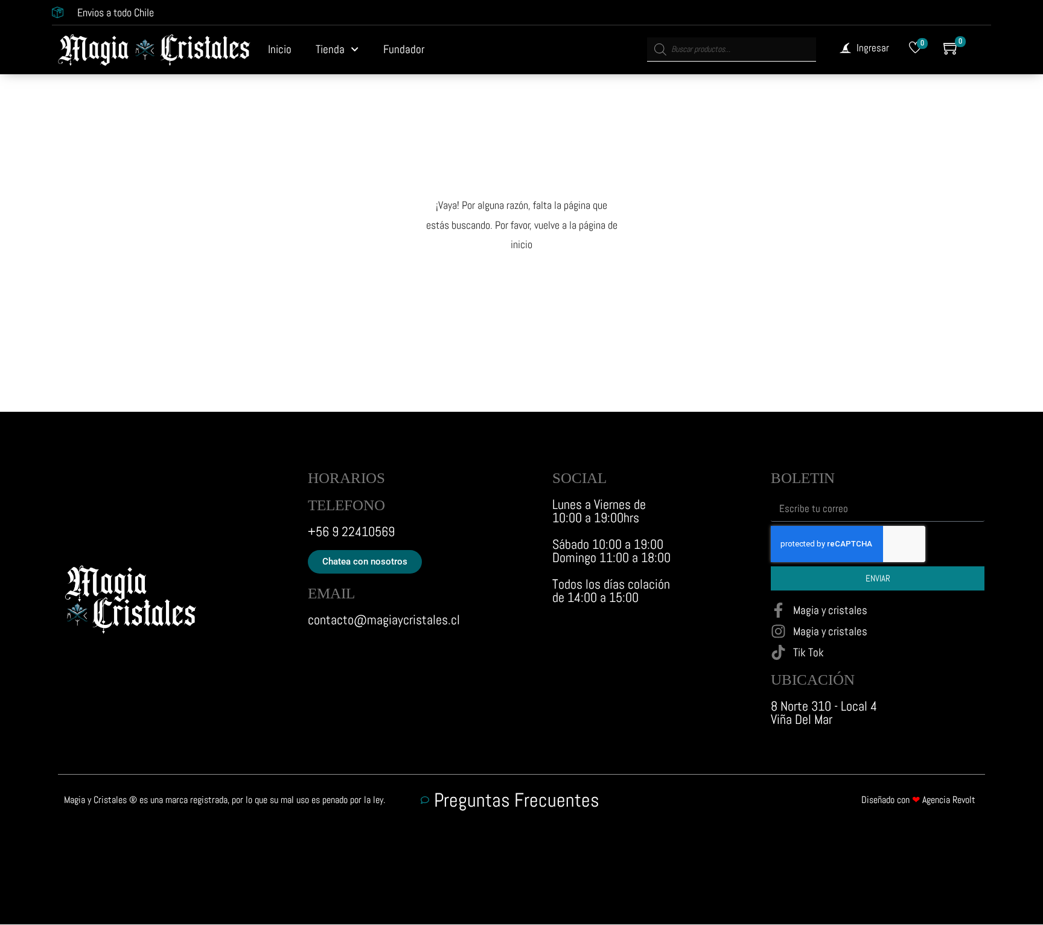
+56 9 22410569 (351, 531)
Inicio (280, 49)
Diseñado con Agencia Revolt (918, 799)
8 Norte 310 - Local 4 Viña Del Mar (824, 712)
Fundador (403, 49)
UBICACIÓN (813, 679)
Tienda (330, 49)
